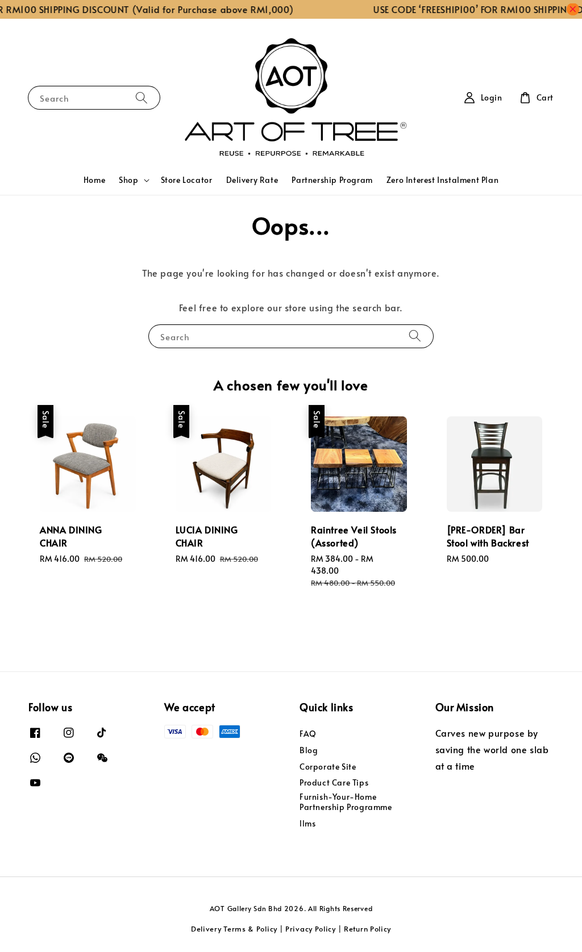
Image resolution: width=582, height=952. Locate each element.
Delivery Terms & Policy (234, 929)
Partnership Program (332, 179)
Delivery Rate (252, 179)
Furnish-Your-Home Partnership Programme (346, 801)
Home (94, 179)
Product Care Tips (334, 782)
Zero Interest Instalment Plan (442, 179)
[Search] (141, 97)
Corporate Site (328, 766)
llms (307, 823)
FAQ (308, 734)
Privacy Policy (310, 929)
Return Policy (367, 929)
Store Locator (187, 179)
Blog (309, 750)
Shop (128, 180)
